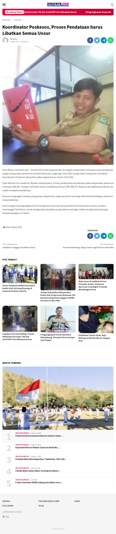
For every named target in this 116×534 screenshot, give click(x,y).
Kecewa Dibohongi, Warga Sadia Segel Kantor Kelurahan (88, 246)
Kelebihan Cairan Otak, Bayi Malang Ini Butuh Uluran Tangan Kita (94, 338)
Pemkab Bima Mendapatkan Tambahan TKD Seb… (41, 459)
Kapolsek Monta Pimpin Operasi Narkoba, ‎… (38, 447)
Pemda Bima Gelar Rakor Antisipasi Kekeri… (38, 470)
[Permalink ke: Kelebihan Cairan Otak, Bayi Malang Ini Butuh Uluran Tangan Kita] (96, 319)
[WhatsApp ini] (111, 40)
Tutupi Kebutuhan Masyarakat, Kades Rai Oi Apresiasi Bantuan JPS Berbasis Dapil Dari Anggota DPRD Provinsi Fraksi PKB (58, 296)
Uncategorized (22, 433)
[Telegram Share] (104, 40)
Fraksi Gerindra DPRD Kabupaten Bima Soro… (39, 482)
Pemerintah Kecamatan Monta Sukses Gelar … (39, 435)
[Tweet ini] (97, 40)
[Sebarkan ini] (90, 40)
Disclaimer (7, 505)
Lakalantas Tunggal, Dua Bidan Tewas (18, 246)
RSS (7, 517)
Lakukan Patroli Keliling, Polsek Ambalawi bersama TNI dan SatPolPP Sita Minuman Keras (18, 337)
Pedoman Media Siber (49, 501)
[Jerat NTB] (58, 4)
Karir (77, 501)
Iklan (41, 505)
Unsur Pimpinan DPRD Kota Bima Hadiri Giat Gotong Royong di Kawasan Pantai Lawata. (18, 288)
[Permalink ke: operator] (5, 40)
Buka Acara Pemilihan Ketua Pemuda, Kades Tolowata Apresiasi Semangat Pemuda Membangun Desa (93, 285)
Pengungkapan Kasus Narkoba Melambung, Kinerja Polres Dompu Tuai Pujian (57, 337)
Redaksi (6, 501)
